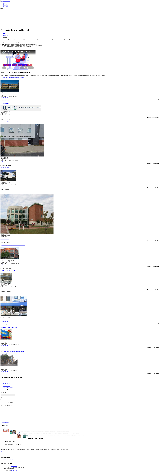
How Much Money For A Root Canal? (31, 432)
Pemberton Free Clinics (7, 419)
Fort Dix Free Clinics (7, 411)
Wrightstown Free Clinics (8, 412)
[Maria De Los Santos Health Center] (6, 339)
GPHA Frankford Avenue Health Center (10, 270)
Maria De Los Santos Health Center (9, 327)
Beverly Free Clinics (7, 407)
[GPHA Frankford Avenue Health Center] (6, 282)
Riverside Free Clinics (7, 416)
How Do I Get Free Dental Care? (23, 430)
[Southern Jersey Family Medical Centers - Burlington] (9, 91)
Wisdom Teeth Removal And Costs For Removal (20, 427)
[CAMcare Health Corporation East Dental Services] (9, 365)
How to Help (5, 5)
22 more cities (5, 420)
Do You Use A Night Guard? (8, 384)
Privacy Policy (3, 451)
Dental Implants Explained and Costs (10, 383)
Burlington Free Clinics (7, 410)
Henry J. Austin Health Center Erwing (10, 121)
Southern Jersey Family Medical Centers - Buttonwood (13, 245)
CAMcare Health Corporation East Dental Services (13, 351)
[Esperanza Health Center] (13, 315)
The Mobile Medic (5, 167)
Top (1, 471)
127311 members (14, 466)
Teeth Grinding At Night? (8, 387)
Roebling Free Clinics (7, 413)
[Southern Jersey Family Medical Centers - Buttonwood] (9, 259)
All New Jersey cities (4, 422)
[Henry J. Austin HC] (20, 110)
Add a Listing (5, 6)
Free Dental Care (14, 470)
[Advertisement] (80, 19)
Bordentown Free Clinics (8, 409)
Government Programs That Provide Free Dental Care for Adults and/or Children (46, 434)
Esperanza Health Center (7, 294)
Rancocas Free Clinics (7, 418)
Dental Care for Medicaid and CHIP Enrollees (12, 461)
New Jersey (5, 35)
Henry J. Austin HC (6, 103)
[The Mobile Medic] (8, 180)
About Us (5, 4)
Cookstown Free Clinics (8, 414)
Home (4, 3)
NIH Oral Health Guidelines (8, 459)
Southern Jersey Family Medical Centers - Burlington (13, 77)
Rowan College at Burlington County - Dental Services (13, 191)
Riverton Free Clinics (7, 415)
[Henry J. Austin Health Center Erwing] (22, 156)
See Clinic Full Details (4, 97)
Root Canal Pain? (6, 386)
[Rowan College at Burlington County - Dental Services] (27, 233)
